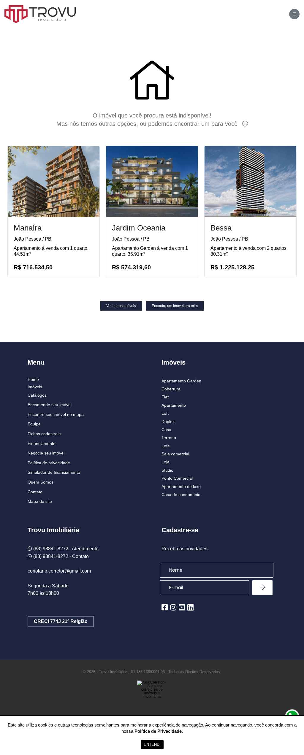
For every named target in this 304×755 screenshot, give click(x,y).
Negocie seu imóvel (46, 453)
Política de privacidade (49, 462)
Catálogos (37, 395)
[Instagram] (173, 607)
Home (33, 379)
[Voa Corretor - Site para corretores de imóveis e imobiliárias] (152, 698)
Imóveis (35, 387)
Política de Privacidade (158, 731)
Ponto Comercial (177, 478)
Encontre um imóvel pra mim (175, 306)
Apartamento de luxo (181, 486)
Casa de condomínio (181, 494)
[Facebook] (165, 607)
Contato (35, 491)
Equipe (34, 424)
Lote (166, 446)
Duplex (168, 421)
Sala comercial (175, 454)
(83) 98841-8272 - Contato (61, 556)
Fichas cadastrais (44, 433)
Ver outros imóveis (121, 306)
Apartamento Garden (181, 381)
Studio (167, 470)
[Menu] (294, 14)
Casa (166, 429)
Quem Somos (40, 482)
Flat (165, 397)
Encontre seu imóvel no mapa (56, 414)
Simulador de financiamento (54, 472)
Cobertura (171, 389)
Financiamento (42, 443)
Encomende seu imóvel (50, 404)
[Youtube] (182, 607)
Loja (166, 462)
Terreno (169, 437)
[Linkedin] (190, 607)
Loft (165, 413)
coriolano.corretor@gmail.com (59, 570)
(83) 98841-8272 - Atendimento (66, 548)
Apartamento (174, 405)
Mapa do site (40, 501)
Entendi (152, 744)
